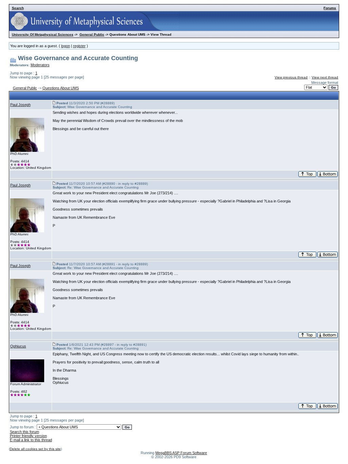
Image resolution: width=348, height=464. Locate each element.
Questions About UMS (60, 88)
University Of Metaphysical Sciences (42, 34)
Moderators (40, 65)
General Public (92, 34)
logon (65, 46)
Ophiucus (18, 346)
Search (18, 8)
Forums (330, 8)
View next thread (325, 77)
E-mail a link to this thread (31, 440)
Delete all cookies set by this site (35, 449)
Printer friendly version (28, 436)
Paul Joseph (20, 105)
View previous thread (291, 77)
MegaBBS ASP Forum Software (181, 453)
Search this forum (24, 432)
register (79, 46)
